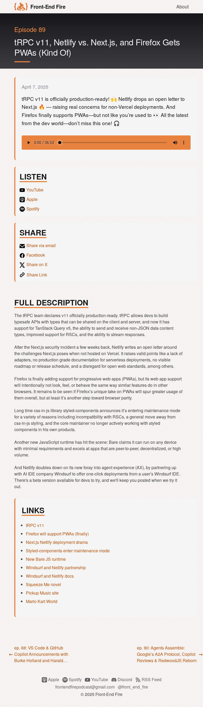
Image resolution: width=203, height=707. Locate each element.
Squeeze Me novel (43, 584)
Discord (125, 679)
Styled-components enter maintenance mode (68, 551)
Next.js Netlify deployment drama (57, 542)
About (182, 6)
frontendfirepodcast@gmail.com (85, 687)
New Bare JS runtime (46, 559)
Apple (54, 679)
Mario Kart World (41, 601)
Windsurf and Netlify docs (50, 576)
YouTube (99, 679)
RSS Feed (151, 679)
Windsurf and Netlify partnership (56, 567)
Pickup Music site (42, 593)
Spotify (75, 679)
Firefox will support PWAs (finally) (57, 534)
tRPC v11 (35, 525)
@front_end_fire (133, 687)
